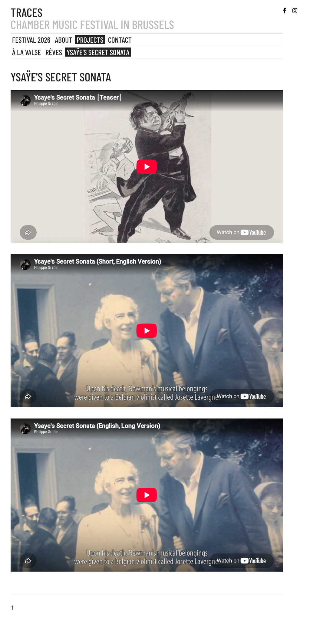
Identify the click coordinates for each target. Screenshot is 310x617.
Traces (26, 12)
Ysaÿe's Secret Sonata (98, 52)
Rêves (53, 52)
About (63, 39)
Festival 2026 (31, 39)
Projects (90, 39)
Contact (120, 39)
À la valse (26, 52)
